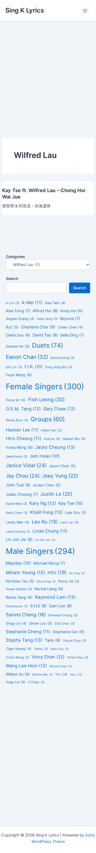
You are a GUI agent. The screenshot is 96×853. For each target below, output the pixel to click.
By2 (12, 327)
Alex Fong (18, 310)
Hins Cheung (23, 438)
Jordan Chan (47, 485)
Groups (48, 419)
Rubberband (17, 606)
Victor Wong (17, 657)
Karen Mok (16, 504)
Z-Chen (36, 682)
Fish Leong (46, 399)
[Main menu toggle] (85, 10)
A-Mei (32, 302)
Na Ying (77, 573)
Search (12, 278)
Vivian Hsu (77, 657)
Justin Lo (56, 494)
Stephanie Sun (68, 631)
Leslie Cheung (18, 531)
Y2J (61, 674)
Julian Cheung (22, 494)
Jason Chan (62, 466)
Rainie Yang (19, 597)
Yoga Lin (16, 682)
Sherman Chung (63, 615)
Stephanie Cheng (28, 631)
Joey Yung (60, 476)
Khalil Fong (46, 512)
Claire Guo (18, 335)
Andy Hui (71, 310)
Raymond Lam (55, 597)
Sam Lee (60, 605)
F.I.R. (34, 366)
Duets (47, 345)
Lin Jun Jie (19, 539)
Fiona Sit (16, 400)
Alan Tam (55, 303)
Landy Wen (17, 522)
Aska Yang (47, 319)
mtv (57, 572)
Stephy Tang (24, 640)
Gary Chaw (59, 408)
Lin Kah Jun (45, 540)
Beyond (70, 318)
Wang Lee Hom (26, 665)
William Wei (42, 674)
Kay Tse (70, 503)
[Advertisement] (48, 72)
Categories (15, 256)
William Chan (60, 666)
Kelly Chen (16, 513)
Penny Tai (68, 581)
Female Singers (45, 386)
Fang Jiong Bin (58, 367)
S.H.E (38, 605)
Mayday (18, 563)
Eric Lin (14, 367)
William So (18, 674)
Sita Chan (65, 623)
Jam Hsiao (45, 456)
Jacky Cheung (55, 447)
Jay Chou (23, 476)
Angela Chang (20, 319)
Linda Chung (50, 531)
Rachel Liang (48, 588)
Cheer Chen (70, 327)
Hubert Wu (74, 439)
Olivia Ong (46, 581)
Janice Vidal (26, 465)
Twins (41, 649)
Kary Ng (42, 503)
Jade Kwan (16, 456)
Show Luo (40, 623)
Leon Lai (69, 522)
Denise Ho (18, 346)
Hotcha (52, 439)
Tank (52, 640)
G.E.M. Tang (23, 408)
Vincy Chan (48, 657)
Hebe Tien (51, 430)
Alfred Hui (45, 310)
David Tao (45, 335)
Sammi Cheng (26, 614)
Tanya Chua (74, 640)
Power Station (19, 589)
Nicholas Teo (20, 581)
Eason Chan (27, 357)
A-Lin (12, 303)
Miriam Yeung (25, 572)
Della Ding (72, 335)
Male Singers (40, 551)
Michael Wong (49, 563)
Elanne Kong (62, 358)
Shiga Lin (16, 623)
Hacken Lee (22, 430)
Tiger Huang (18, 649)
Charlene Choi (38, 327)
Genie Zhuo (17, 420)
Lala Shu (75, 512)
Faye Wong (19, 374)
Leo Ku (45, 522)
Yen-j (76, 674)
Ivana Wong (19, 447)
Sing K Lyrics (24, 10)
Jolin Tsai (18, 484)
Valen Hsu (59, 649)
